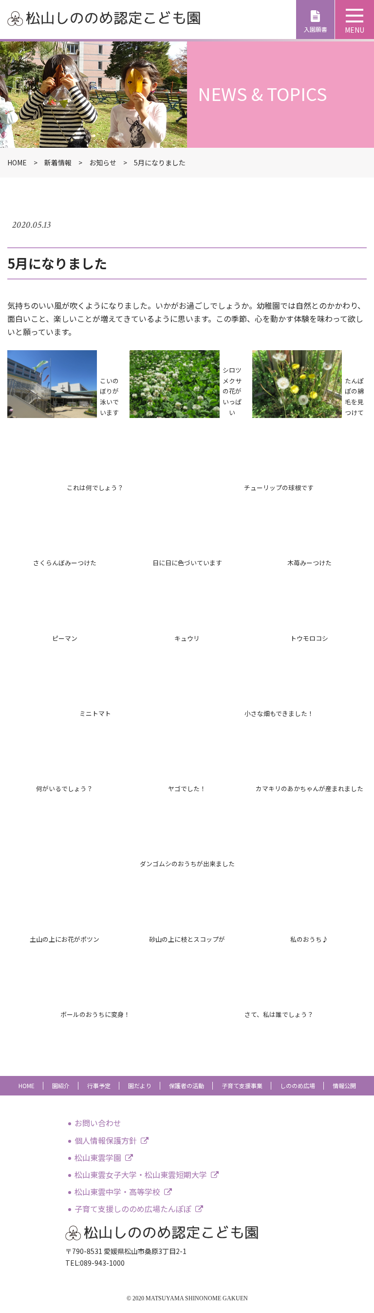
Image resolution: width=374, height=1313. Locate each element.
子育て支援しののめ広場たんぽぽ (133, 1208)
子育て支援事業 (242, 1085)
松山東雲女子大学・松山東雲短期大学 (141, 1174)
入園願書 (315, 29)
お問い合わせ (98, 1123)
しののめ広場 (297, 1085)
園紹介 (61, 1085)
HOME (27, 1085)
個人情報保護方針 (106, 1140)
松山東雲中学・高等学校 (117, 1191)
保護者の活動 (186, 1085)
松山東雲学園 (98, 1157)
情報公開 (344, 1085)
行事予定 (99, 1085)
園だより (139, 1085)
